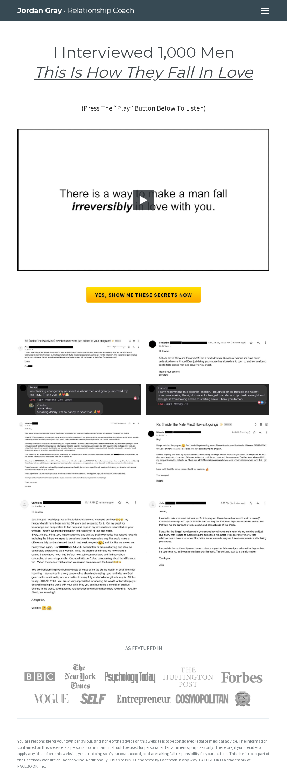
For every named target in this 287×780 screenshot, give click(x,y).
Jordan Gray (76, 10)
